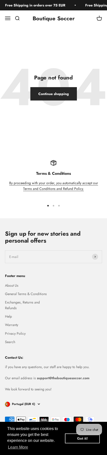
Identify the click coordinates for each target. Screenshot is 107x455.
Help (8, 316)
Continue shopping (53, 93)
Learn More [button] (18, 447)
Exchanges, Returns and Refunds (22, 305)
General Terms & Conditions (26, 293)
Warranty (11, 324)
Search (10, 341)
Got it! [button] (82, 438)
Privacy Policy (15, 333)
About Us (11, 285)
